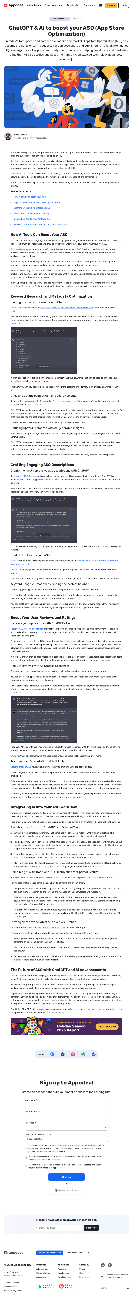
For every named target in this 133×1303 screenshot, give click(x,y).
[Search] (127, 1288)
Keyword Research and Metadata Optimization (37, 202)
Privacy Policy (71, 1145)
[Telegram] (94, 1054)
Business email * (33, 1111)
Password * (30, 1123)
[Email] (73, 1054)
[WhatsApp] (83, 1054)
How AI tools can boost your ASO (30, 197)
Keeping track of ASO (21, 767)
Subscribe (91, 1228)
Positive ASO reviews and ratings (27, 629)
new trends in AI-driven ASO (51, 927)
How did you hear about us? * (39, 1134)
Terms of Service (56, 1145)
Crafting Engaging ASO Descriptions (32, 208)
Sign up (66, 1177)
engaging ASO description (27, 476)
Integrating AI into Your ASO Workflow (32, 219)
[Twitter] (110, 1265)
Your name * (31, 1100)
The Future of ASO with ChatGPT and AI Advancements (41, 224)
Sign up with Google (68, 1190)
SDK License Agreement (91, 1145)
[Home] (14, 5)
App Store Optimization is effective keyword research (66, 307)
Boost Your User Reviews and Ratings (32, 213)
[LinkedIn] (52, 1054)
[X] (63, 1054)
